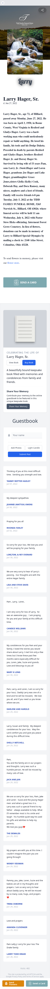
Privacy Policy (17, 976)
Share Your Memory (18, 406)
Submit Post (25, 454)
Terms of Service (32, 976)
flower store (13, 262)
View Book (13, 362)
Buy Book (29, 362)
